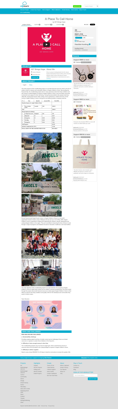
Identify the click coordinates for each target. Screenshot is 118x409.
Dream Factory (64, 367)
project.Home (26, 24)
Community (23, 376)
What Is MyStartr (64, 365)
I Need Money (50, 367)
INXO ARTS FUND (25, 388)
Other (21, 402)
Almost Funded (38, 371)
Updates (37, 24)
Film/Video (23, 386)
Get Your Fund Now (52, 375)
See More (48, 78)
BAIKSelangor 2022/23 (24, 371)
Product (22, 396)
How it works (74, 9)
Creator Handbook (52, 373)
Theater (22, 398)
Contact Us (76, 365)
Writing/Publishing (25, 400)
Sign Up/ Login (77, 6)
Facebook (76, 367)
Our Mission (63, 369)
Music (22, 394)
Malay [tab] (30, 85)
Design (22, 380)
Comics (22, 374)
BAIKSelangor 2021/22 (24, 368)
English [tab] (24, 85)
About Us (62, 371)
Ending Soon (37, 369)
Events (22, 384)
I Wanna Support (51, 369)
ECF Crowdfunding (25, 12)
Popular (36, 365)
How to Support (46, 9)
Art (21, 365)
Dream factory (66, 9)
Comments (59, 24)
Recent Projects (38, 367)
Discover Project (24, 9)
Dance (22, 378)
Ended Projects (38, 373)
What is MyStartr (56, 9)
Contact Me (35, 77)
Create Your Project (36, 9)
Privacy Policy (51, 406)
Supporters (48, 24)
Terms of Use (50, 365)
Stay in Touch (82, 9)
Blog (74, 369)
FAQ (61, 373)
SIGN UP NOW (92, 378)
